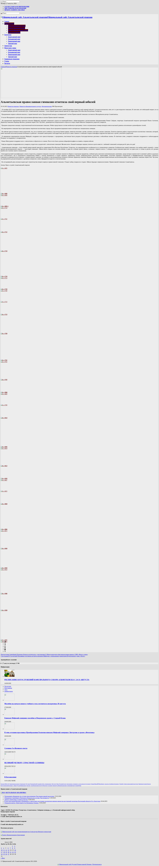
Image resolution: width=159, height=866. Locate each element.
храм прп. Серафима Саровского (112, 783)
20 (8, 852)
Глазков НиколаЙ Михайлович (97, 783)
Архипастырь (8, 46)
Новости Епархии (9, 24)
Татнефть (121, 783)
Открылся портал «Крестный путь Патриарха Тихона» (21, 803)
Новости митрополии (14, 32)
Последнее (7, 686)
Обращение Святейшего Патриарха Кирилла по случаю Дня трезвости (26, 798)
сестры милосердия (82, 783)
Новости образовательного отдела (18, 30)
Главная (6, 21)
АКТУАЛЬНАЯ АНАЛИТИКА (15, 792)
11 (4, 850)
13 (8, 850)
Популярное (8, 688)
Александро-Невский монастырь (59, 785)
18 (4, 852)
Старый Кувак (78, 785)
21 (10, 852)
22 (13, 852)
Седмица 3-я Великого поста (15, 748)
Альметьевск (22, 783)
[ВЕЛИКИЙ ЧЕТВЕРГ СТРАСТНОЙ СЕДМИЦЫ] (9, 759)
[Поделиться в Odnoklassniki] (5, 643)
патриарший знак (71, 785)
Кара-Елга (45, 785)
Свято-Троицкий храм (61, 783)
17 (1, 852)
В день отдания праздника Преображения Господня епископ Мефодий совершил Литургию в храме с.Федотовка (49, 732)
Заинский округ (12, 43)
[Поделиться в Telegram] (5, 645)
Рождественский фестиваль (7, 785)
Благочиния (7, 35)
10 (1, 850)
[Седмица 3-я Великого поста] (9, 745)
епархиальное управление (72, 783)
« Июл (3, 858)
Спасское (28, 785)
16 (15, 850)
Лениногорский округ (14, 41)
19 (6, 852)
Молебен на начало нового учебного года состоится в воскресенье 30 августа (35, 704)
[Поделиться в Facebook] (5, 649)
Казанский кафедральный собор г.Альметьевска (40, 783)
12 (6, 850)
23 (15, 852)
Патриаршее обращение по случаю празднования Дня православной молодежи (29, 796)
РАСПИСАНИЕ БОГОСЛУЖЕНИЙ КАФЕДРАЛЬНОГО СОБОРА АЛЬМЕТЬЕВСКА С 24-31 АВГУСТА (46, 680)
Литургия (54, 783)
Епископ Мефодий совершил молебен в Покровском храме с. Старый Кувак (35, 718)
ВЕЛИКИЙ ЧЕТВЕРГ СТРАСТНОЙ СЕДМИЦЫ (24, 763)
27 (8, 854)
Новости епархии (11, 66)
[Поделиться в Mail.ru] (5, 648)
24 (1, 854)
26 (6, 854)
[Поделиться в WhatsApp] (5, 646)
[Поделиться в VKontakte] (5, 641)
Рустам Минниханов (21, 785)
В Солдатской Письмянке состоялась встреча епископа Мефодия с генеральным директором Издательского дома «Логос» (43, 656)
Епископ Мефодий (5, 783)
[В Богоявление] (9, 773)
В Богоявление (10, 777)
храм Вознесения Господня (37, 785)
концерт (89, 783)
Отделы (6, 61)
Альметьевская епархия (14, 783)
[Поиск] (1, 13)
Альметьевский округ (14, 37)
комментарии (8, 691)
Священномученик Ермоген (144, 783)
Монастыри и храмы (10, 48)
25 (4, 854)
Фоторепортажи (47, 106)
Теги (5, 689)
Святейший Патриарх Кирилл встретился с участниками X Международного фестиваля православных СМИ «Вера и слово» (44, 654)
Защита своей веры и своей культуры (16, 799)
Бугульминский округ (14, 39)
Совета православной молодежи (131, 783)
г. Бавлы (15, 785)
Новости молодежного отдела (16, 26)
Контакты (7, 63)
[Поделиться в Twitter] (5, 651)
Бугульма (28, 783)
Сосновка (50, 785)
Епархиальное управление (11, 59)
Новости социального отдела (16, 28)
